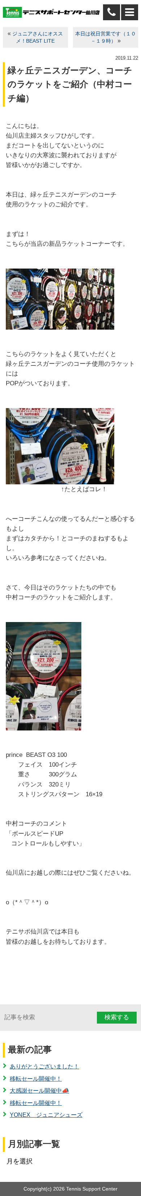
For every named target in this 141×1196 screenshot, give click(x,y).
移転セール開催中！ (36, 1079)
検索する (116, 1017)
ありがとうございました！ (44, 1066)
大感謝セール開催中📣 (39, 1091)
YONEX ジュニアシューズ (46, 1115)
